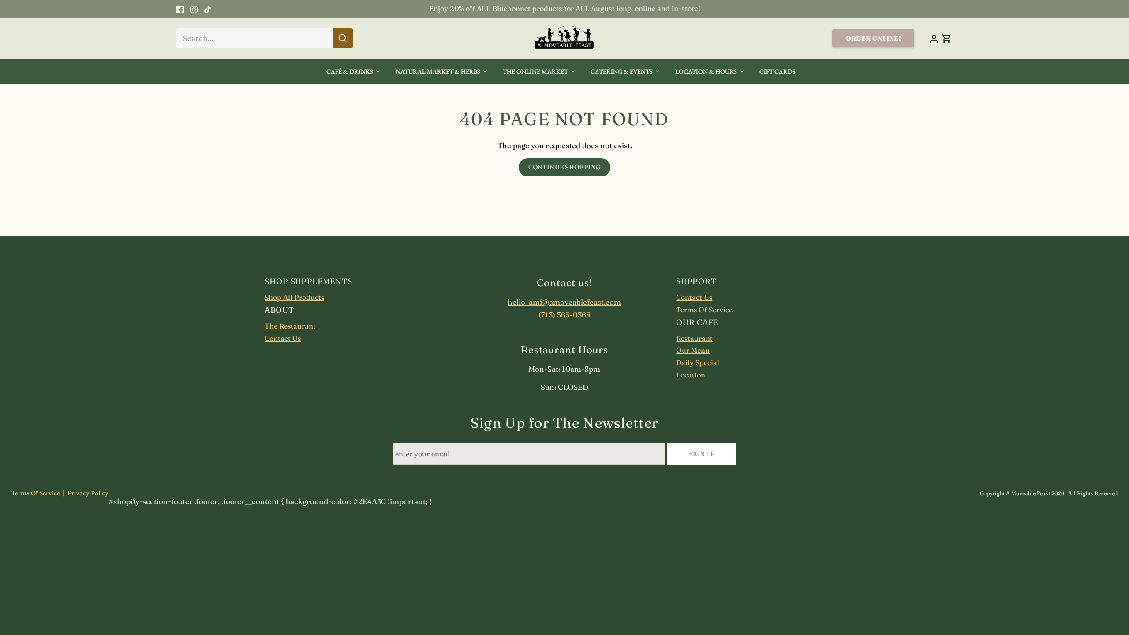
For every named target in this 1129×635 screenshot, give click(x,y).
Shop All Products (294, 297)
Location (690, 374)
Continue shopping (564, 167)
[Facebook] (180, 9)
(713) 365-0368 (564, 314)
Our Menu (693, 350)
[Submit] (343, 38)
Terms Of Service (704, 309)
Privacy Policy (87, 493)
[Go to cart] (946, 38)
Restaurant (694, 338)
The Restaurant (290, 325)
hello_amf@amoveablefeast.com (564, 301)
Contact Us (283, 338)
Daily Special (697, 362)
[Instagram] (194, 9)
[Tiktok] (207, 9)
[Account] (933, 38)
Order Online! (873, 38)
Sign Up (702, 454)
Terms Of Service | (38, 493)
